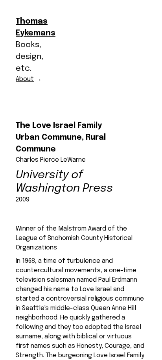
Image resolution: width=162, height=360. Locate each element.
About (25, 79)
